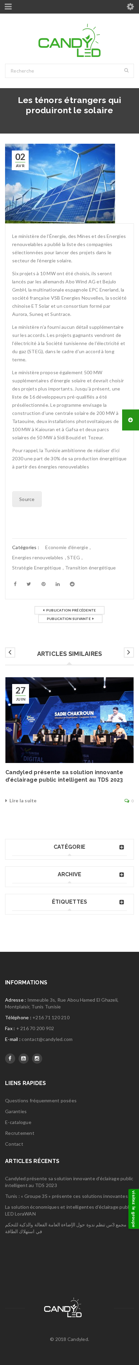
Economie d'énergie (66, 547)
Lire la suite (22, 800)
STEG (73, 557)
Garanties (16, 1111)
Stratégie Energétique (36, 567)
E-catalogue (18, 1122)
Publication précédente (71, 610)
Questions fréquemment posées (41, 1100)
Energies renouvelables (37, 557)
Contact (14, 1144)
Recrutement (19, 1133)
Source (27, 499)
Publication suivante (69, 619)
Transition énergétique (90, 567)
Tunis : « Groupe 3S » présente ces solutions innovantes (66, 1196)
